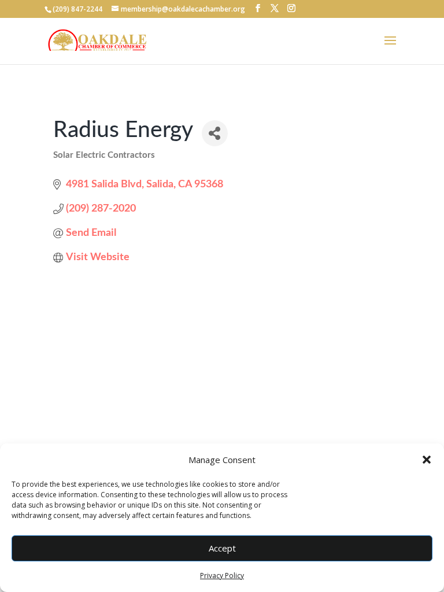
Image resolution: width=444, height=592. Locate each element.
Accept (222, 548)
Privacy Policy (222, 575)
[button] (426, 459)
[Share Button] (215, 133)
